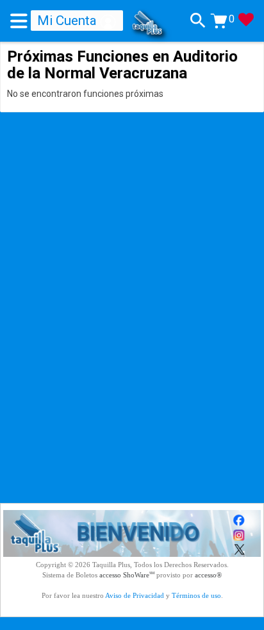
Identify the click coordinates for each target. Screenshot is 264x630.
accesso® (208, 575)
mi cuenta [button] (68, 20)
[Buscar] (198, 20)
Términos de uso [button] (196, 595)
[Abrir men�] (20, 20)
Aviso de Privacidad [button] (134, 595)
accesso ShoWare (126, 575)
